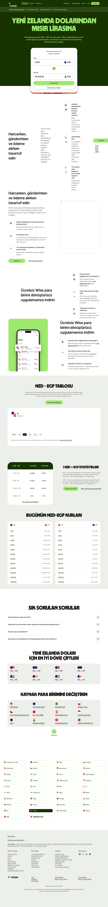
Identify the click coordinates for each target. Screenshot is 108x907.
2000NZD (13, 572)
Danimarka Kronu (61, 715)
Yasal (32, 877)
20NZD (12, 545)
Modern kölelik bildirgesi (84, 879)
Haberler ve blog (59, 854)
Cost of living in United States (43, 844)
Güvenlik (10, 856)
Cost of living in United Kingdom (25, 844)
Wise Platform (35, 861)
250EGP (60, 559)
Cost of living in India (72, 844)
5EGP (60, 535)
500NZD (12, 563)
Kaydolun (95, 3)
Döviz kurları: (11, 836)
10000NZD (13, 582)
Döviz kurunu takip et (54, 88)
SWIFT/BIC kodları (60, 861)
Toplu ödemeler (35, 867)
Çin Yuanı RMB (38, 715)
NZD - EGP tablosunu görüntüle (91, 489)
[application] (23, 425)
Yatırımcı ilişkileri (12, 863)
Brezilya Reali (60, 707)
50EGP (60, 549)
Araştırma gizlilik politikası (62, 856)
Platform (38, 3)
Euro (12, 723)
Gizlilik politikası (59, 877)
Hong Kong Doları (61, 723)
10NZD (12, 540)
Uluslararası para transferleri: (16, 840)
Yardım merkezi (12, 867)
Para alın (33, 859)
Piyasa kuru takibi (70, 489)
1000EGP (61, 568)
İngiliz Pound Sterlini (85, 723)
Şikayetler (34, 879)
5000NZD (13, 577)
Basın (9, 857)
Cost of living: (11, 844)
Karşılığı (35, 72)
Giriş (88, 3)
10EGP (60, 540)
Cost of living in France (14, 846)
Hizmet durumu (12, 861)
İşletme (32, 3)
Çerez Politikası (82, 877)
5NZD (12, 535)
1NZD (12, 531)
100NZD (12, 554)
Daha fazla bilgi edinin (96, 149)
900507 (68, 889)
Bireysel (25, 3)
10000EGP (61, 582)
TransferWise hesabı (36, 856)
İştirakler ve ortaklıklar (14, 865)
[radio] (14, 434)
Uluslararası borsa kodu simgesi (63, 859)
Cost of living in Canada (40, 846)
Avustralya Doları (39, 707)
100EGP (60, 554)
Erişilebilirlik (11, 869)
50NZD (12, 549)
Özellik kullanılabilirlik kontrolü (16, 870)
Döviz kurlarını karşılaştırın (62, 867)
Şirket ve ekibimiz (12, 854)
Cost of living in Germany (85, 844)
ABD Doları (14, 707)
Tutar (34, 58)
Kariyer (9, 859)
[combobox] (69, 62)
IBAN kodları (58, 863)
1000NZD (13, 568)
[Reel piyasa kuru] (60, 51)
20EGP (60, 545)
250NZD (12, 559)
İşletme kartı (34, 865)
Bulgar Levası (83, 707)
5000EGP (61, 577)
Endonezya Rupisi (84, 715)
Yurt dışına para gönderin (38, 854)
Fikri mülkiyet (34, 881)
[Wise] (13, 3)
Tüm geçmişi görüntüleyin (30, 502)
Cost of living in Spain (27, 846)
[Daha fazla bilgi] (19, 473)
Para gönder (54, 83)
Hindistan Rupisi (39, 723)
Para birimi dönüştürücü (61, 857)
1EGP (59, 531)
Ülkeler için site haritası (61, 879)
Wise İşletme (34, 863)
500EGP (60, 563)
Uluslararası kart (35, 857)
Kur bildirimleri (59, 865)
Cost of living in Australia (58, 844)
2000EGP (61, 572)
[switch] (54, 68)
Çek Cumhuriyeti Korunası (19, 715)
